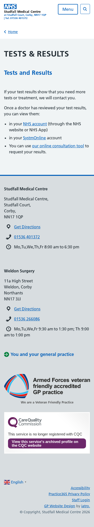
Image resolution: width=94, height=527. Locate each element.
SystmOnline (34, 137)
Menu (67, 9)
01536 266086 (27, 318)
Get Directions (27, 226)
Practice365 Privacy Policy (69, 494)
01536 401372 (27, 236)
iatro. (85, 506)
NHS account (35, 123)
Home (13, 32)
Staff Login (81, 500)
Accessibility (80, 488)
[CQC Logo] (25, 426)
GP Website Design (59, 506)
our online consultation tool (58, 145)
